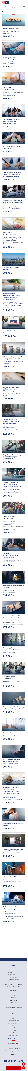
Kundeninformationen (13, 1023)
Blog (13, 1018)
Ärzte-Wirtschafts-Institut (13, 1048)
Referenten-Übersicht (13, 1010)
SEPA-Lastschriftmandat (13, 987)
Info (13, 1013)
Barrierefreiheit (13, 1035)
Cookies (13, 1032)
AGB (13, 1025)
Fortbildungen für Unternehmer (13, 984)
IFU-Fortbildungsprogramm (13, 982)
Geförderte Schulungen (13, 970)
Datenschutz (13, 1028)
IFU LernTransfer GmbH (13, 1046)
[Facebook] (12, 1061)
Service (13, 965)
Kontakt (13, 1005)
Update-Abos (13, 977)
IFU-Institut (13, 990)
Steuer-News (13, 1000)
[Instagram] (19, 1061)
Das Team (13, 997)
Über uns (13, 995)
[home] (3, 11)
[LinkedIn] (21, 1061)
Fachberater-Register (13, 979)
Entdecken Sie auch (13, 1039)
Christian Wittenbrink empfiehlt (13, 1007)
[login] (23, 2)
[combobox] (14, 6)
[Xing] (15, 1061)
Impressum (13, 1030)
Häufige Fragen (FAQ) (13, 1020)
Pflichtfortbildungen (13, 975)
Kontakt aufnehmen (13, 1068)
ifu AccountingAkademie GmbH (13, 1051)
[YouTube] (8, 1061)
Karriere (13, 1002)
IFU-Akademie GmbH (13, 1043)
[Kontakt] (5, 1061)
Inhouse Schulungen (13, 972)
